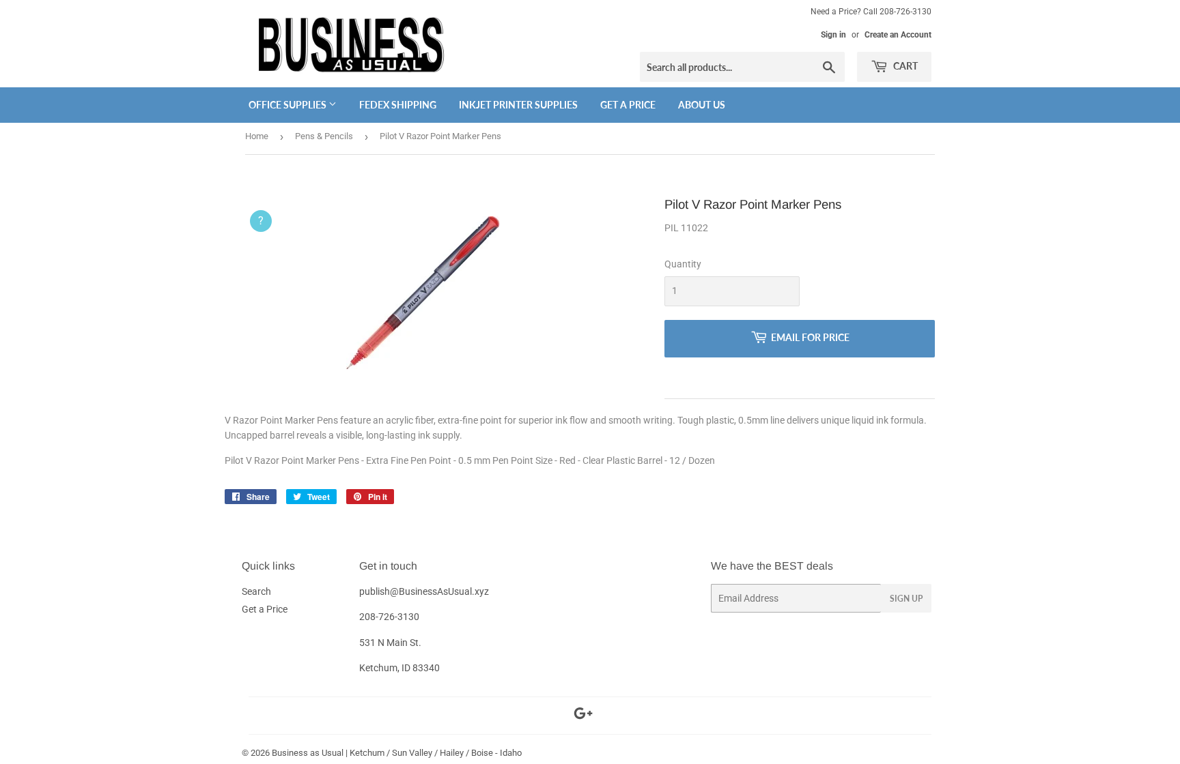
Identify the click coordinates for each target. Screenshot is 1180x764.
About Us (701, 105)
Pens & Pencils (324, 136)
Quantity (682, 264)
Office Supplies (288, 105)
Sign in (833, 35)
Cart (904, 66)
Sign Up (906, 598)
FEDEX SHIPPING (397, 105)
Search (256, 591)
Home (256, 136)
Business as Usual (307, 753)
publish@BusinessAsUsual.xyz (424, 591)
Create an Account (898, 35)
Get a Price (628, 105)
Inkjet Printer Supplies (518, 105)
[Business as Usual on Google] (583, 715)
